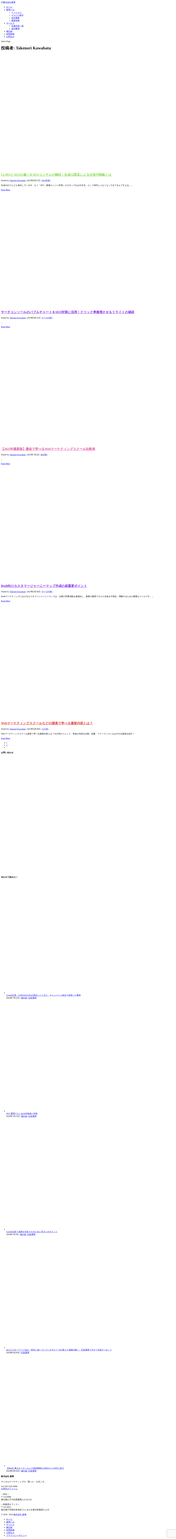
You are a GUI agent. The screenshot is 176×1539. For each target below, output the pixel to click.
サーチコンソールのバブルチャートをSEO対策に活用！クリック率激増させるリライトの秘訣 (67, 312)
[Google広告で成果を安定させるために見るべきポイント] (90, 1229)
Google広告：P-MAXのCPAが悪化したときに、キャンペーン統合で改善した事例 (43, 995)
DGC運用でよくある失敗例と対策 (21, 1113)
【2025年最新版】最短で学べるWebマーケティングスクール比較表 (48, 448)
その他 (45, 729)
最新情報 (15, 20)
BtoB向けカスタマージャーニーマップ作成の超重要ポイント (44, 585)
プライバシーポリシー (16, 1535)
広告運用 (32, 998)
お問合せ (10, 37)
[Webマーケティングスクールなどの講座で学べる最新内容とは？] (88, 717)
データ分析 (47, 318)
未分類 (44, 455)
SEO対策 (46, 180)
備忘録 (9, 31)
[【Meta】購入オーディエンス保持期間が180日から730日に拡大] (90, 1466)
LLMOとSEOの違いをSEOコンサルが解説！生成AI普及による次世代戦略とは (56, 174)
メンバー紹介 (17, 15)
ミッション (16, 12)
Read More (5, 190)
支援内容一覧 (17, 26)
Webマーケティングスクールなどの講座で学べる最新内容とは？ (47, 723)
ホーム (9, 7)
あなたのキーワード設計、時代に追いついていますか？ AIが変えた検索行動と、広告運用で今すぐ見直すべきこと (59, 1350)
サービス (10, 23)
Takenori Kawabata (18, 180)
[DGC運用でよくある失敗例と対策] (90, 1111)
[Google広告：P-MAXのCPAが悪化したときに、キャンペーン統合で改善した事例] (90, 993)
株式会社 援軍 (20, 1514)
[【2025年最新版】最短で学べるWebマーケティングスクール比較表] (88, 443)
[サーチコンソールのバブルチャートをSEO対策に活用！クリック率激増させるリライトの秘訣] (88, 306)
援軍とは (10, 10)
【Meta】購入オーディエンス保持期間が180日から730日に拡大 (35, 1468)
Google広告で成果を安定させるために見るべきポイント (32, 1232)
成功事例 (15, 29)
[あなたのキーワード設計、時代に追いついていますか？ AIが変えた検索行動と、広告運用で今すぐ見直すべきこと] (90, 1347)
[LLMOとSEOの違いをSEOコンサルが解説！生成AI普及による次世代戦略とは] (88, 169)
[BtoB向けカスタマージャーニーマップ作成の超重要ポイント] (88, 580)
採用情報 (10, 34)
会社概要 (15, 18)
